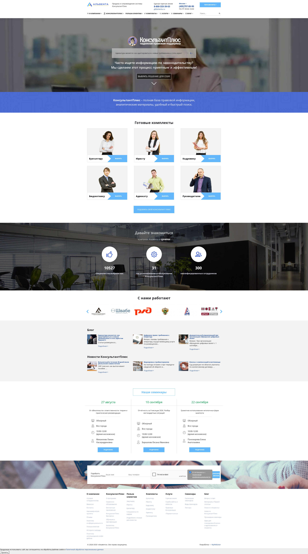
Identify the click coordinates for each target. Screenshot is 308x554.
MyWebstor (216, 544)
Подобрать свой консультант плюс (154, 209)
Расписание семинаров (189, 499)
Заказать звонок (216, 475)
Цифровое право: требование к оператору (156, 336)
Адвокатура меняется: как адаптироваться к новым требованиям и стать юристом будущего (110, 337)
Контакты (90, 508)
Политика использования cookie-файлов (95, 536)
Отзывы (89, 517)
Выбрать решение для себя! (154, 76)
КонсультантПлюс (114, 13)
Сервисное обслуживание (111, 503)
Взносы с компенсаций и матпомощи (204, 362)
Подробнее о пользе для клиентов (134, 519)
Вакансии (90, 504)
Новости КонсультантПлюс (210, 512)
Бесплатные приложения (111, 509)
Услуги (165, 13)
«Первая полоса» (172, 513)
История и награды (94, 530)
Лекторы (188, 508)
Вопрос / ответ (209, 498)
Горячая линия (171, 498)
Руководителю (151, 516)
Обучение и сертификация (111, 520)
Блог (189, 13)
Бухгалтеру (131, 508)
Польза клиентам (133, 13)
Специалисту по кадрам (132, 513)
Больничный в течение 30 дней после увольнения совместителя (113, 363)
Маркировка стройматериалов (156, 362)
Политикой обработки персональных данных (84, 549)
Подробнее (108, 450)
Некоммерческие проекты (93, 512)
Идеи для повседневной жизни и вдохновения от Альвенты (212, 524)
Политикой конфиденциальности (201, 475)
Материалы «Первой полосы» (212, 503)
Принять (4, 552)
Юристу (129, 505)
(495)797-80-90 (186, 6)
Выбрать (118, 159)
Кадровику (150, 505)
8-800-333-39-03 (162, 6)
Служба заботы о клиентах (172, 503)
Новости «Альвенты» (212, 508)
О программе (111, 498)
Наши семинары (154, 392)
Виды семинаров (191, 504)
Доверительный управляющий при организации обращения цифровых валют (204, 336)
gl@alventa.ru (159, 9)
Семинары (177, 13)
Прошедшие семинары (212, 517)
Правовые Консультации (171, 509)
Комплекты (151, 13)
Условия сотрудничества (92, 499)
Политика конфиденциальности (95, 522)
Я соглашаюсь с (201, 474)
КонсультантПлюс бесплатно (112, 514)
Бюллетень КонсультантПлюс (112, 526)
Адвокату (149, 512)
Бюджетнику (150, 509)
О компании (94, 13)
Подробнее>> (103, 346)
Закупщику (131, 501)
